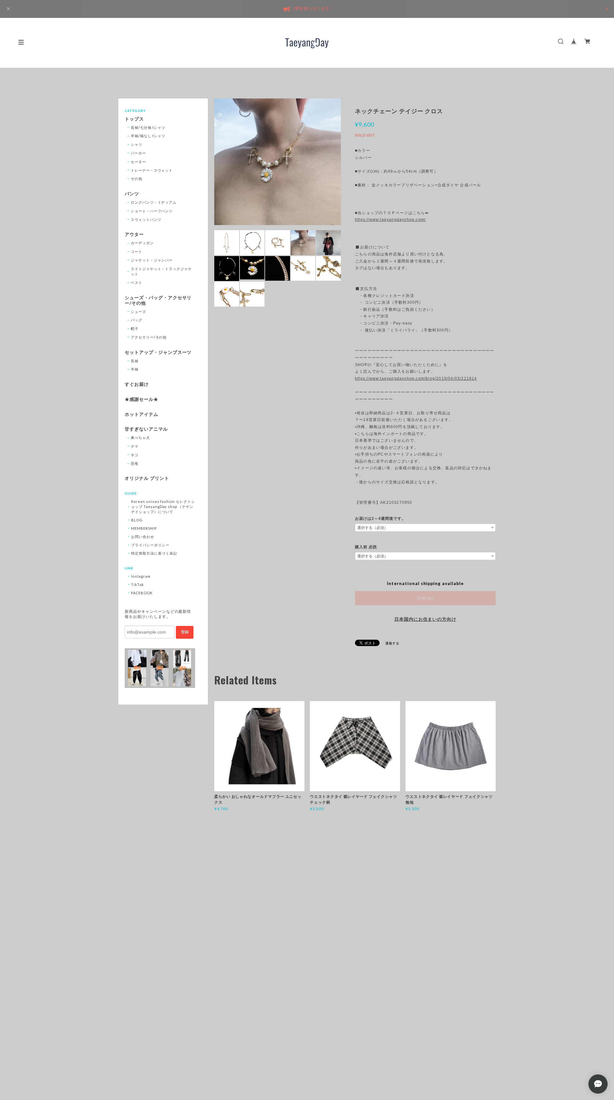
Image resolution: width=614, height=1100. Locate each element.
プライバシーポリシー (150, 545)
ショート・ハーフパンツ (152, 211)
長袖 (134, 361)
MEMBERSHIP (144, 528)
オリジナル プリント (147, 478)
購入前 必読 (366, 547)
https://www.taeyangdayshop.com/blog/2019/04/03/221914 (416, 378)
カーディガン (142, 243)
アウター (134, 234)
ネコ (134, 455)
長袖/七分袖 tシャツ (148, 127)
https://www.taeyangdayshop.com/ (390, 219)
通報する (392, 643)
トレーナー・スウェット (152, 170)
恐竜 (134, 463)
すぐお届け (137, 384)
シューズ (138, 311)
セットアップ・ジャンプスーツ (158, 352)
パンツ (132, 193)
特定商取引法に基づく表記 (154, 553)
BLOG (137, 520)
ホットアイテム (141, 414)
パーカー (138, 153)
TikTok (137, 584)
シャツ (136, 144)
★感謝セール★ (141, 399)
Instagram (141, 576)
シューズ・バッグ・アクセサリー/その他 (158, 300)
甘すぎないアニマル (146, 429)
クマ (134, 446)
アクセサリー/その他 (149, 337)
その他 (136, 178)
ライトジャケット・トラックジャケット (161, 271)
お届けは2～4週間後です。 (380, 518)
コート (136, 251)
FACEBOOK (142, 593)
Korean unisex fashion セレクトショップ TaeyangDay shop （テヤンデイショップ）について (163, 506)
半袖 (134, 369)
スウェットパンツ (146, 219)
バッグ (136, 320)
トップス (134, 118)
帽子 (134, 328)
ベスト (136, 282)
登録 (185, 632)
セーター (138, 162)
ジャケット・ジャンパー (152, 260)
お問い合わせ (142, 536)
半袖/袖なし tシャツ (148, 136)
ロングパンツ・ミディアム (154, 202)
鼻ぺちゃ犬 (140, 437)
